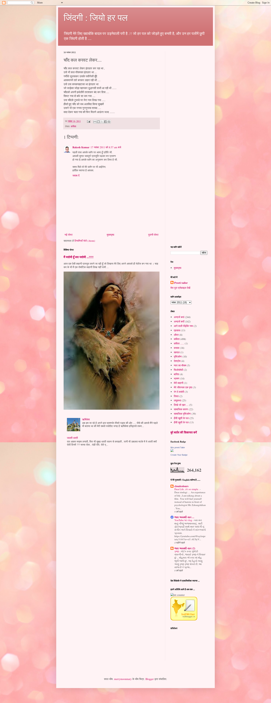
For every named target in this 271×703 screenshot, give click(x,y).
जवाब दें (75, 175)
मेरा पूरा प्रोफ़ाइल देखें (180, 287)
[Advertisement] (198, 106)
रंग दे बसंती (179, 391)
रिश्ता (176, 396)
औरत (176, 334)
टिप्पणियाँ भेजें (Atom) (84, 240)
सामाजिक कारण (181, 409)
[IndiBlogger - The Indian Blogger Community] (184, 619)
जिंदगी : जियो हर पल (96, 17)
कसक (176, 348)
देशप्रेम (177, 361)
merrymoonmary (123, 679)
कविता (73, 126)
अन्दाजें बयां (179, 317)
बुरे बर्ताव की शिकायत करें (184, 432)
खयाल (177, 352)
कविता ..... (179, 343)
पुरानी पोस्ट (153, 234)
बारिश (176, 374)
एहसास (177, 330)
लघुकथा (177, 400)
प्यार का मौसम (180, 365)
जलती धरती (72, 438)
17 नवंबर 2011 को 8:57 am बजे (106, 147)
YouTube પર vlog (183, 520)
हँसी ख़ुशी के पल (181, 422)
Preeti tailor (181, 283)
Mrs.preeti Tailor (178, 447)
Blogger (149, 679)
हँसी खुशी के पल (181, 418)
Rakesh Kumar (80, 147)
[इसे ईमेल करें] (95, 122)
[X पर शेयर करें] (102, 122)
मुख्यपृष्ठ (110, 234)
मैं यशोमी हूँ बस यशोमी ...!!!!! (78, 257)
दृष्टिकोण (178, 356)
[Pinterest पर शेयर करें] (109, 122)
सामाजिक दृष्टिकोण (182, 413)
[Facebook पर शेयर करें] (105, 122)
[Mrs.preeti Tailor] (172, 451)
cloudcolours (181, 486)
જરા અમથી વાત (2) (184, 548)
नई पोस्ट (69, 234)
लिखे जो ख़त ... (181, 405)
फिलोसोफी (178, 370)
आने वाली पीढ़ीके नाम (183, 326)
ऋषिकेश (86, 419)
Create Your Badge (179, 455)
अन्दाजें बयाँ (179, 321)
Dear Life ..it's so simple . (187, 489)
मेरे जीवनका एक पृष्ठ (183, 387)
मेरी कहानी (178, 383)
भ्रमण (176, 378)
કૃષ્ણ (176, 551)
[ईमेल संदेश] (88, 121)
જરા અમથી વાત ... (184, 517)
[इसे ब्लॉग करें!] (98, 122)
